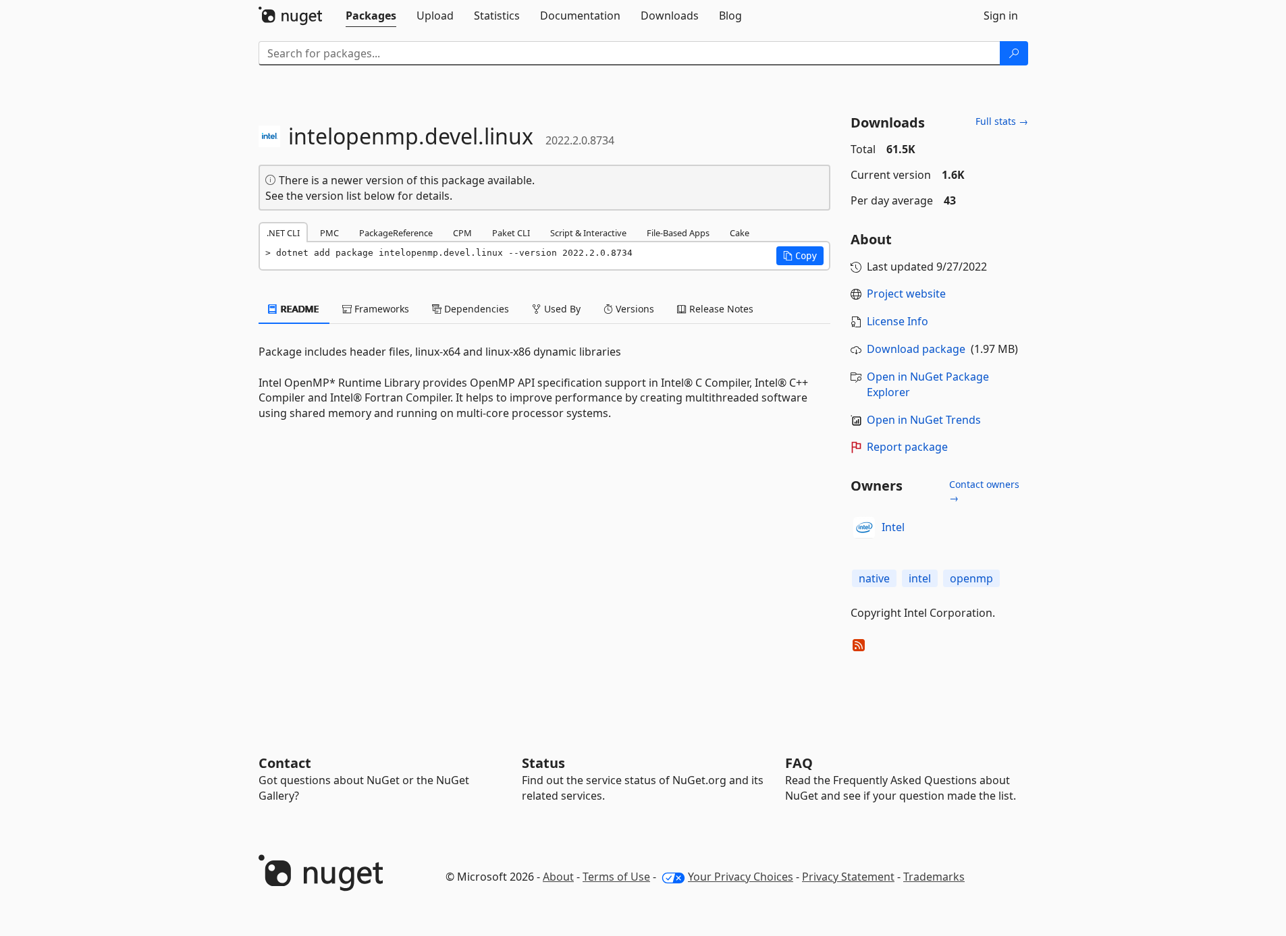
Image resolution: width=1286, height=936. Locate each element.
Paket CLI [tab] (511, 233)
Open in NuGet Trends (924, 419)
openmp (971, 578)
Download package (916, 348)
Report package (907, 446)
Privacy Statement (848, 876)
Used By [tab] (561, 308)
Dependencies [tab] (475, 308)
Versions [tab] (633, 308)
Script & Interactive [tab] (588, 233)
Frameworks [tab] (380, 308)
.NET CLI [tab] (283, 233)
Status (543, 763)
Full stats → (1001, 121)
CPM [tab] (462, 233)
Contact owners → (984, 491)
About (558, 876)
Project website (906, 293)
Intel (893, 527)
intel (920, 578)
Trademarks (934, 876)
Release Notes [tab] (720, 308)
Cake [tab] (739, 233)
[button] (800, 255)
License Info (897, 321)
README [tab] (298, 308)
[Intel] (864, 528)
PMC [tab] (329, 233)
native (874, 578)
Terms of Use (616, 876)
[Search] (1014, 53)
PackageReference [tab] (396, 233)
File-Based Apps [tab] (678, 233)
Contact (285, 763)
